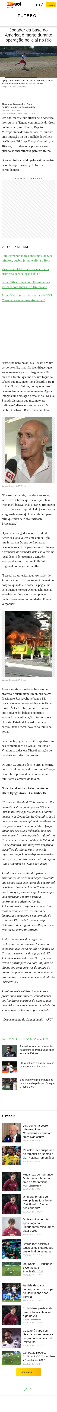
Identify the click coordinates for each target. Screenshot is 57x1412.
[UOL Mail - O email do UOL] (38, 5)
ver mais (26, 1372)
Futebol (28, 15)
